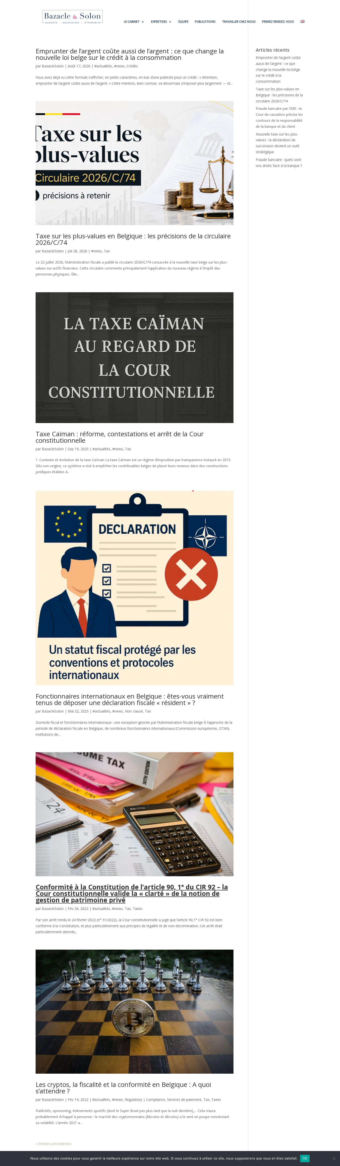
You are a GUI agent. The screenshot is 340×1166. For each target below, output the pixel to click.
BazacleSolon (53, 66)
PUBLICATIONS (205, 22)
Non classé (134, 711)
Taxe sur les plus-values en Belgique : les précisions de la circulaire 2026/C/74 (133, 239)
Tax (107, 251)
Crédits (132, 66)
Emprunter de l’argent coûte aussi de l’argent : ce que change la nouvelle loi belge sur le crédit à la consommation (130, 54)
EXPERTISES (159, 22)
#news (119, 66)
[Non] (333, 1158)
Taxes (137, 908)
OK (305, 1158)
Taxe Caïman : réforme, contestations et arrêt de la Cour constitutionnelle (120, 437)
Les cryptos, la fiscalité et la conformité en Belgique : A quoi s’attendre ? (123, 1087)
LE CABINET (132, 22)
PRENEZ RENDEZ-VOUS (278, 22)
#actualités (103, 66)
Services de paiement (184, 1099)
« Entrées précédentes (53, 1143)
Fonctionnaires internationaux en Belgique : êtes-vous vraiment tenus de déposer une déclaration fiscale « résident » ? (130, 699)
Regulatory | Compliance (145, 1099)
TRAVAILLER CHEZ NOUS (239, 22)
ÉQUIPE (183, 22)
